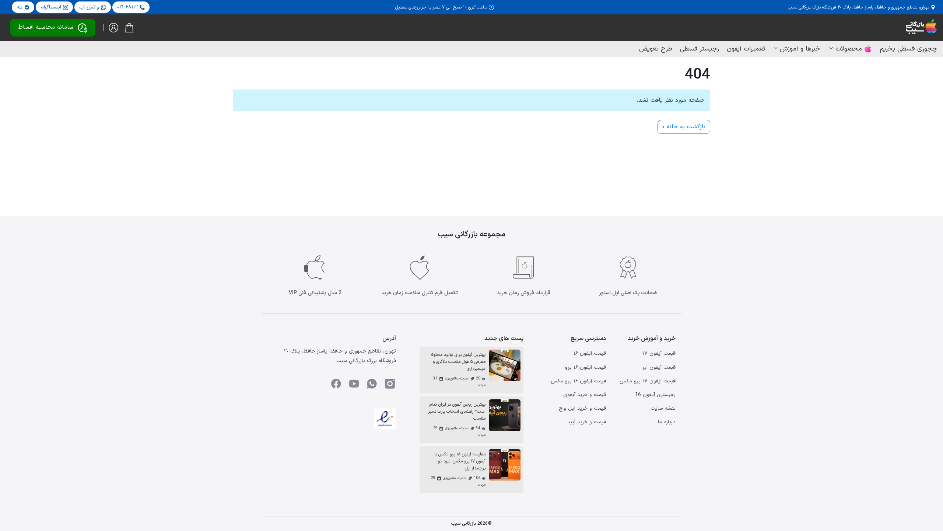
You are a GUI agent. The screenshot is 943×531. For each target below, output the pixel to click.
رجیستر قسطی (699, 49)
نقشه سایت (663, 408)
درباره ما (667, 422)
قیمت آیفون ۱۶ (590, 353)
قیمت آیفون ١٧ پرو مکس (648, 381)
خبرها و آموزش (800, 49)
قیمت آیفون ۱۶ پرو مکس (578, 381)
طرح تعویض (655, 49)
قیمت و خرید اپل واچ (582, 408)
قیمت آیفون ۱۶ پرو (585, 367)
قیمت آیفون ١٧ (659, 353)
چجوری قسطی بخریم (908, 49)
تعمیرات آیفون (746, 49)
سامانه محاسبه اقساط (45, 27)
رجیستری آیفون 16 (655, 395)
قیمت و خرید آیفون (584, 395)
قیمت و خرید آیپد (586, 422)
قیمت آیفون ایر (659, 367)
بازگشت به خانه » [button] (683, 126)
